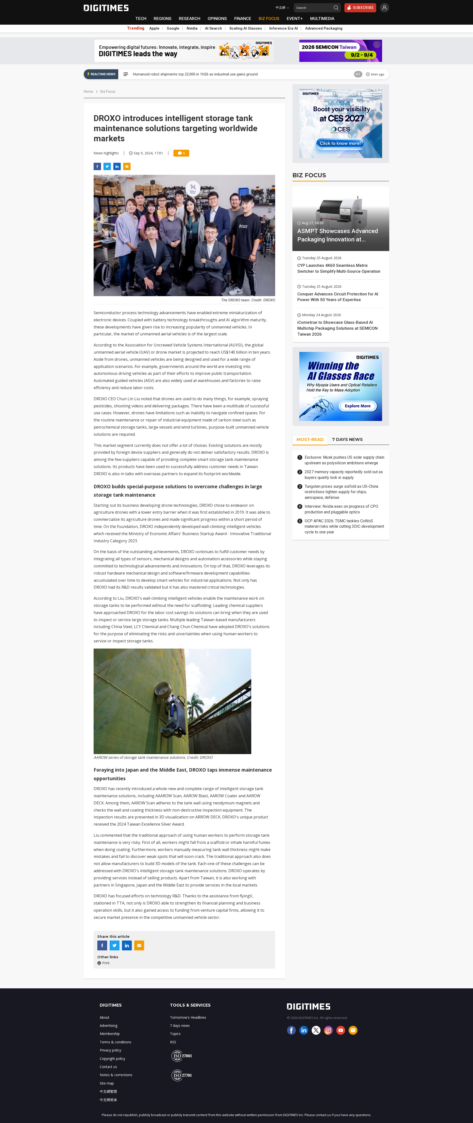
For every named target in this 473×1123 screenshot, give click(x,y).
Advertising (108, 1025)
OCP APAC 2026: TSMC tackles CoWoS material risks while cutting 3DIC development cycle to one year (344, 526)
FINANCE (242, 18)
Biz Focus (108, 91)
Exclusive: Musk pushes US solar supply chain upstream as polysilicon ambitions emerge (344, 460)
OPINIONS (217, 18)
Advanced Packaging (323, 28)
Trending (135, 28)
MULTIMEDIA (322, 18)
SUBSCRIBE (363, 8)
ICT (358, 74)
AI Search (213, 28)
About (104, 1017)
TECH (140, 18)
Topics (175, 1033)
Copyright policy (112, 1058)
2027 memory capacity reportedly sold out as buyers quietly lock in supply (344, 475)
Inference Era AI (283, 28)
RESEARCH (189, 18)
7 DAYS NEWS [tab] (347, 439)
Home (88, 91)
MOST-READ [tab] (310, 439)
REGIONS (162, 18)
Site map (107, 1083)
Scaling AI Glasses (245, 28)
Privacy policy (110, 1050)
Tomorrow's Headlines (188, 1017)
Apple (154, 28)
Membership (110, 1033)
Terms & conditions (115, 1042)
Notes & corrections (116, 1074)
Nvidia (192, 28)
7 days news (180, 1025)
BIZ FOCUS (269, 18)
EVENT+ (295, 18)
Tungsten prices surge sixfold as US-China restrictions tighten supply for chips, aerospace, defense (341, 492)
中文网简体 (108, 1099)
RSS (173, 1042)
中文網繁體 (108, 1091)
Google (173, 28)
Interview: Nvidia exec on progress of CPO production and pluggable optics (341, 509)
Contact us (108, 1066)
